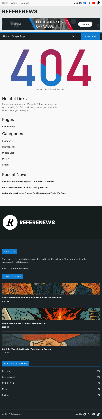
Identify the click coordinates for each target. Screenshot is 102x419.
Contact (25, 3)
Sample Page (18, 36)
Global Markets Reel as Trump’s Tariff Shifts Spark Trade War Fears (34, 193)
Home (5, 3)
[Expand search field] (72, 36)
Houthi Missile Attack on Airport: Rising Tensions (25, 187)
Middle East (8, 152)
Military (6, 158)
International (8, 147)
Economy (7, 141)
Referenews (20, 11)
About (14, 3)
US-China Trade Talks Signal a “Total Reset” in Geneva (28, 181)
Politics (5, 164)
